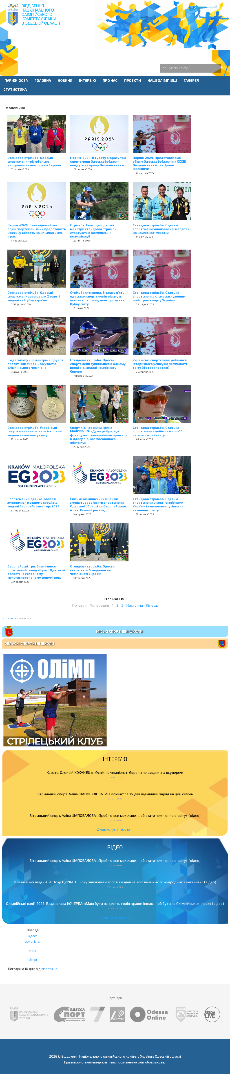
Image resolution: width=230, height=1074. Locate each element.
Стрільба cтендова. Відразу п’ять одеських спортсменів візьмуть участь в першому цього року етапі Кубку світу (98, 298)
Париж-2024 (16, 80)
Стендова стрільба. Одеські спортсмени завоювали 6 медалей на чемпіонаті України (161, 229)
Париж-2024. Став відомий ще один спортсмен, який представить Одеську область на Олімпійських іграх (36, 230)
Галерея (191, 80)
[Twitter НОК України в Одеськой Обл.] (120, 41)
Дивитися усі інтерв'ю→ (115, 829)
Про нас (110, 80)
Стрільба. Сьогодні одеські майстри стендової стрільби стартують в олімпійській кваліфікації (93, 230)
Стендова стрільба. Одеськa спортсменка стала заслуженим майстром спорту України (159, 296)
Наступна (134, 605)
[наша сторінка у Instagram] (117, 41)
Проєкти (132, 80)
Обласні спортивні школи (29, 643)
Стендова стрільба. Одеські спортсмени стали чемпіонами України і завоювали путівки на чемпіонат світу (158, 504)
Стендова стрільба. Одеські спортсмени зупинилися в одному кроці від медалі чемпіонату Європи (98, 365)
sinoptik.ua (49, 969)
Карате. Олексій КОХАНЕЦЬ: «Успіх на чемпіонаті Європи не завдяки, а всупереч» (115, 772)
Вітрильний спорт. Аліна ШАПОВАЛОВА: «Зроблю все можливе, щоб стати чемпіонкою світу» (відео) (115, 815)
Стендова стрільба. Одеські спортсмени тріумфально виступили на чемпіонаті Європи (34, 161)
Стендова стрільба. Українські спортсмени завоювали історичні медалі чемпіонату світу (34, 431)
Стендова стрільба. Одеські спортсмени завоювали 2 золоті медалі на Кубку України (33, 296)
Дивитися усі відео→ (115, 918)
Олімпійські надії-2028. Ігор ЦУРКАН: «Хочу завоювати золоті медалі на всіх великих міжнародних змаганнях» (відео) (115, 882)
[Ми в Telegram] (106, 41)
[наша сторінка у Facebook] (109, 41)
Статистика (15, 89)
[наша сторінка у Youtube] (113, 41)
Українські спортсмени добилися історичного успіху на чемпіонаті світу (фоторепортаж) (160, 363)
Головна (43, 80)
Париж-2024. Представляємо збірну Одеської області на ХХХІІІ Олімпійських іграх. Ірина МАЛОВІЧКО (159, 163)
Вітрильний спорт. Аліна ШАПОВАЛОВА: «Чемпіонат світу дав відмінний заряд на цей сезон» (115, 794)
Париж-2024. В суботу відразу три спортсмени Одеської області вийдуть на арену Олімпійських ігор (99, 161)
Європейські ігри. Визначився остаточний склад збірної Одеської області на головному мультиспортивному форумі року (36, 571)
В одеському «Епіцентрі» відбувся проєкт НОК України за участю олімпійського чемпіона (35, 363)
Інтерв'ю (87, 80)
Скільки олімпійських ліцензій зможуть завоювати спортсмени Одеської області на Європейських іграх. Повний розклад (98, 504)
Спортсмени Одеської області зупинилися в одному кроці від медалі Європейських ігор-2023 (33, 502)
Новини (65, 80)
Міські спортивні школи (119, 631)
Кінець (152, 605)
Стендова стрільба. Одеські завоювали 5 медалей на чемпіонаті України (92, 570)
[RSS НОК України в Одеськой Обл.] (124, 41)
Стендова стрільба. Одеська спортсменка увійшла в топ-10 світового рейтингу (157, 431)
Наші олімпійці (162, 80)
